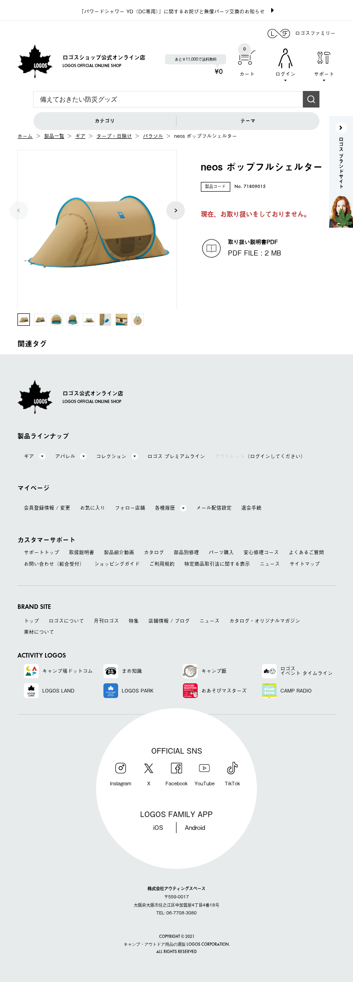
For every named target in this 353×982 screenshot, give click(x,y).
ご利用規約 (162, 564)
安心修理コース (261, 552)
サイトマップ (305, 564)
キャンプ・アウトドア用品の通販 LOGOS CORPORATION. (177, 944)
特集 (134, 621)
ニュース (270, 564)
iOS (158, 827)
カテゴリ (105, 121)
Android (195, 827)
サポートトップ (41, 552)
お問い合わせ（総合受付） (54, 564)
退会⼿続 (251, 508)
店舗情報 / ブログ (169, 621)
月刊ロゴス (106, 621)
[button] (175, 210)
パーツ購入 (221, 552)
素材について (39, 632)
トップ (31, 621)
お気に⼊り (92, 508)
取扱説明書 (81, 552)
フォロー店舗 (130, 508)
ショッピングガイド (117, 564)
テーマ (248, 121)
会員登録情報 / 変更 (47, 508)
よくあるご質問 (306, 552)
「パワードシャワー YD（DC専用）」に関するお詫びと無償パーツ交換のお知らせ (172, 11)
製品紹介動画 (119, 552)
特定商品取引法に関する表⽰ (217, 564)
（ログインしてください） (260, 456)
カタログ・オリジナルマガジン (264, 621)
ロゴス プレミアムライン (176, 456)
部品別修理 (186, 552)
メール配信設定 (214, 508)
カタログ (154, 552)
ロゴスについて (66, 621)
